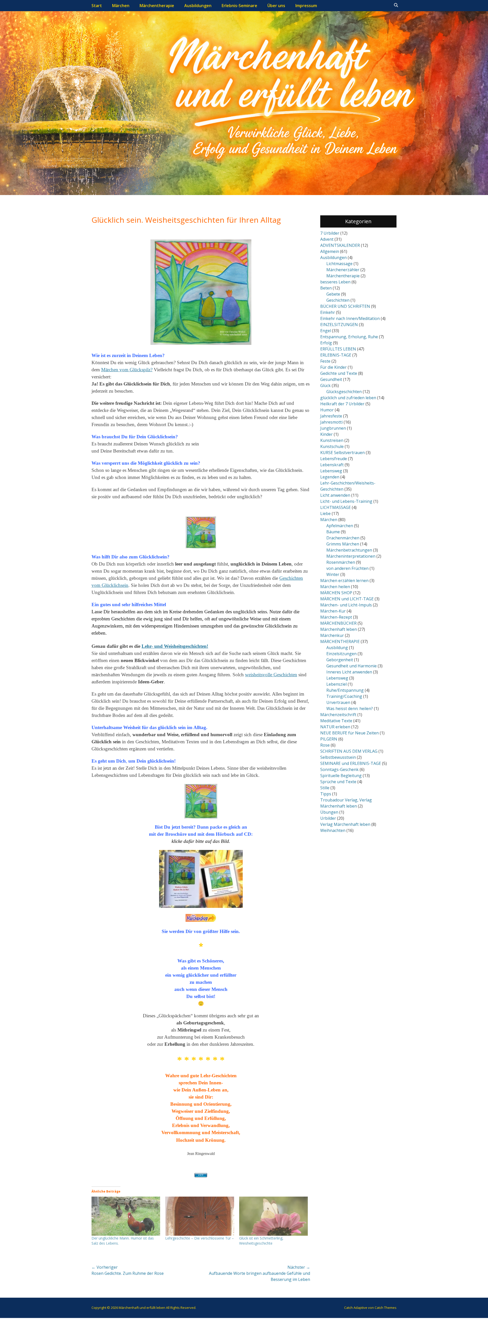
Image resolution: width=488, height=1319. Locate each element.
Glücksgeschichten (344, 391)
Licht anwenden (335, 495)
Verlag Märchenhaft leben (345, 824)
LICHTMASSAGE (335, 507)
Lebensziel (336, 684)
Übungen (329, 812)
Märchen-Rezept (336, 617)
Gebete (333, 294)
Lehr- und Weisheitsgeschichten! (175, 646)
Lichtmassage (339, 263)
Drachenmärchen (342, 538)
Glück (325, 385)
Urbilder (328, 818)
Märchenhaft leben (338, 629)
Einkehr (327, 312)
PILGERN (328, 739)
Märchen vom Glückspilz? (126, 369)
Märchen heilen (335, 586)
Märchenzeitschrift (338, 714)
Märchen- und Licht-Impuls (346, 605)
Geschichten (337, 300)
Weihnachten (332, 830)
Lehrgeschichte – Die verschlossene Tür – (199, 1238)
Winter (332, 574)
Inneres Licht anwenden (349, 672)
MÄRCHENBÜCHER (338, 623)
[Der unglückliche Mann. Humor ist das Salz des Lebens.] (126, 1216)
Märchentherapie (157, 5)
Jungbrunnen (333, 428)
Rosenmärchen (340, 562)
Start (97, 5)
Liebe (325, 513)
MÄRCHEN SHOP (336, 593)
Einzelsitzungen (341, 653)
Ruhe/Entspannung (345, 690)
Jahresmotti (331, 422)
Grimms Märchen (342, 544)
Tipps (325, 794)
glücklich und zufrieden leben (348, 397)
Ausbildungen (197, 5)
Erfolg (326, 343)
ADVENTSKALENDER (340, 245)
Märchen (120, 5)
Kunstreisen (331, 440)
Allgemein (329, 251)
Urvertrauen (338, 702)
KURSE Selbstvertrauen (342, 452)
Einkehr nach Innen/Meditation (350, 318)
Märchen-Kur (333, 611)
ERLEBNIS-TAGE (335, 355)
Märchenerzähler (342, 269)
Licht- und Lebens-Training (346, 501)
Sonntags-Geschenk (339, 769)
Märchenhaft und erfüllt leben (142, 1307)
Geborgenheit (339, 660)
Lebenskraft (332, 465)
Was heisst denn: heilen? (349, 708)
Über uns (276, 5)
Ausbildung (337, 647)
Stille (324, 788)
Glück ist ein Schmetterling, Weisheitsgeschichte (261, 1241)
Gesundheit (331, 379)
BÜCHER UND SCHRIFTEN (345, 306)
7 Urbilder (329, 233)
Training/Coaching (344, 696)
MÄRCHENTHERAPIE (340, 641)
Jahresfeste (331, 416)
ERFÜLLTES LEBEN (338, 349)
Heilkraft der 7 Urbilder (342, 404)
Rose (325, 745)
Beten (326, 288)
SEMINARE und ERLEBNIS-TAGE (350, 763)
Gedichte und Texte (338, 373)
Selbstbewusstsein (338, 757)
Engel (325, 330)
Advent (326, 239)
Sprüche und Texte (338, 781)
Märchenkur (332, 635)
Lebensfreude (333, 458)
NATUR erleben (335, 727)
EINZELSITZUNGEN (339, 324)
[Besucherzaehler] (201, 1175)
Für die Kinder (333, 367)
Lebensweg (331, 471)
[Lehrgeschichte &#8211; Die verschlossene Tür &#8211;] (199, 1216)
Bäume (333, 532)
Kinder (326, 434)
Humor (327, 410)
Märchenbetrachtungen (349, 550)
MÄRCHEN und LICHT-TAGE (347, 599)
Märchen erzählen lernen (344, 580)
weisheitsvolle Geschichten (271, 674)
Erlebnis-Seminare (239, 5)
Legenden (329, 477)
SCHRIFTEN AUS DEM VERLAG (348, 751)
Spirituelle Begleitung (341, 775)
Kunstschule (332, 446)
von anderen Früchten (347, 568)
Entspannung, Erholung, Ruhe (349, 337)
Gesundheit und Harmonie (351, 666)
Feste (325, 361)
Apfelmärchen (339, 525)
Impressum (306, 5)
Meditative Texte (336, 720)
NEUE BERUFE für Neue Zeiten (349, 733)
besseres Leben (335, 282)
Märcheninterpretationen (350, 556)
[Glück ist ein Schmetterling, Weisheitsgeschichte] (273, 1216)
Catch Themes (385, 1307)
